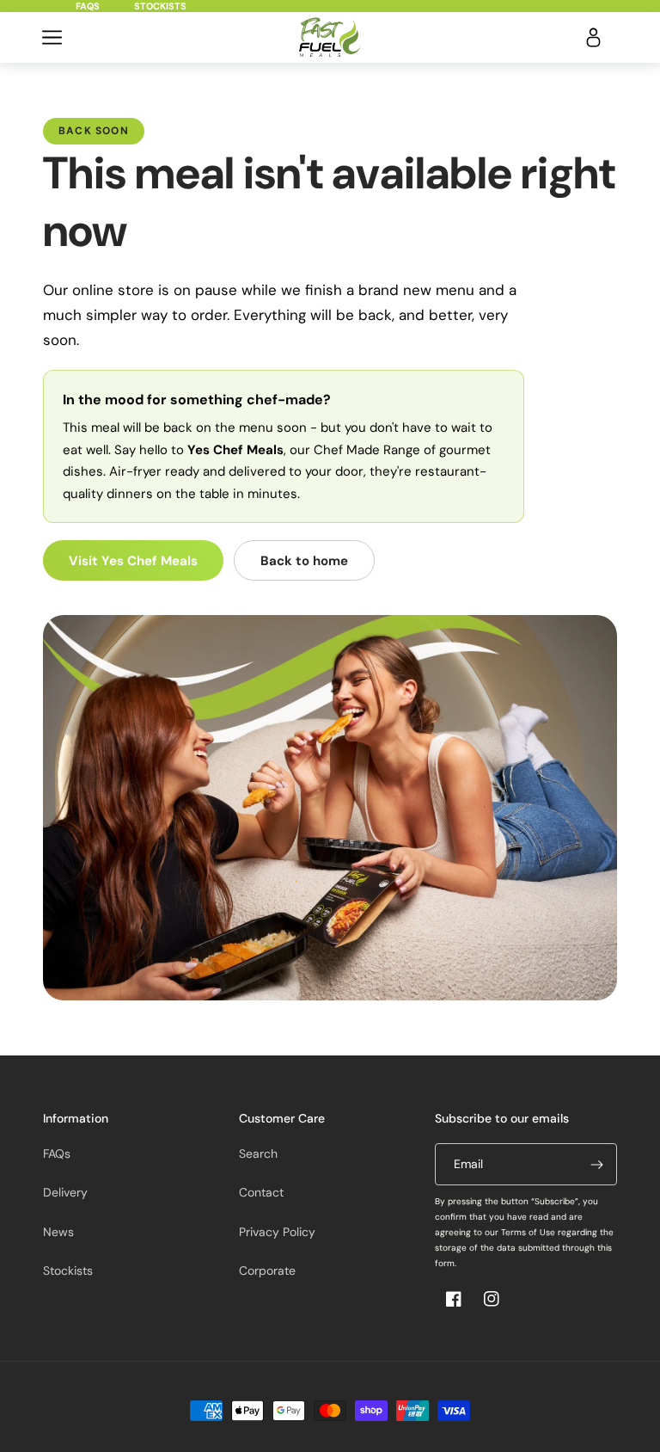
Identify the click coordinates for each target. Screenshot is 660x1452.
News (58, 1232)
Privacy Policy (277, 1232)
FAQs (88, 6)
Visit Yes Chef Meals (133, 560)
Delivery (65, 1192)
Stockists (160, 6)
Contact (261, 1192)
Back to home (304, 560)
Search (258, 1153)
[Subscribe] (596, 1164)
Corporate (267, 1270)
